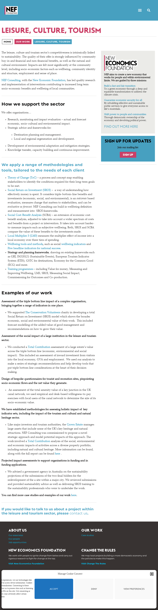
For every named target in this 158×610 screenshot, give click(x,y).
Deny (94, 589)
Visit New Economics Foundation (26, 563)
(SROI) (29, 190)
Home (7, 41)
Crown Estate (75, 424)
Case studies (87, 535)
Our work (23, 41)
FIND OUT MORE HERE (121, 126)
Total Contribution (39, 347)
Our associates (15, 535)
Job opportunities (17, 542)
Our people (14, 539)
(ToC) (22, 177)
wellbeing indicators (73, 244)
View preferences (134, 589)
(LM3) (22, 236)
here (57, 453)
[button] (151, 574)
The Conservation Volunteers (42, 312)
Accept (54, 589)
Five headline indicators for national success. (34, 248)
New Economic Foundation (49, 80)
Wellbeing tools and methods (25, 244)
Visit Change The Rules (93, 563)
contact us (78, 513)
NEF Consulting (11, 80)
